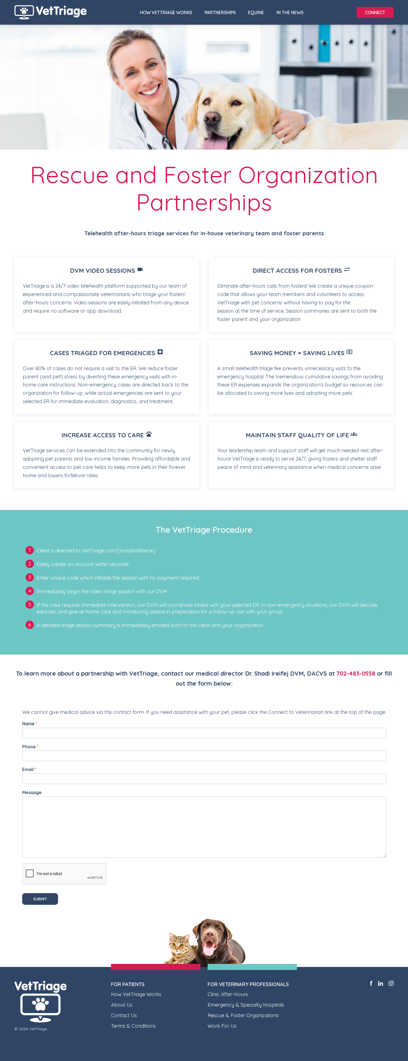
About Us (121, 1005)
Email (29, 769)
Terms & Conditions (133, 1026)
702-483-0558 (355, 673)
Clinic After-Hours (228, 994)
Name (29, 723)
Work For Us (222, 1026)
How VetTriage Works (166, 12)
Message (32, 792)
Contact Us (124, 1015)
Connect (375, 12)
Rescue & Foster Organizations (243, 1015)
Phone (30, 746)
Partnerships (220, 12)
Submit (40, 898)
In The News (289, 12)
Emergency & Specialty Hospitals (246, 1005)
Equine (256, 12)
